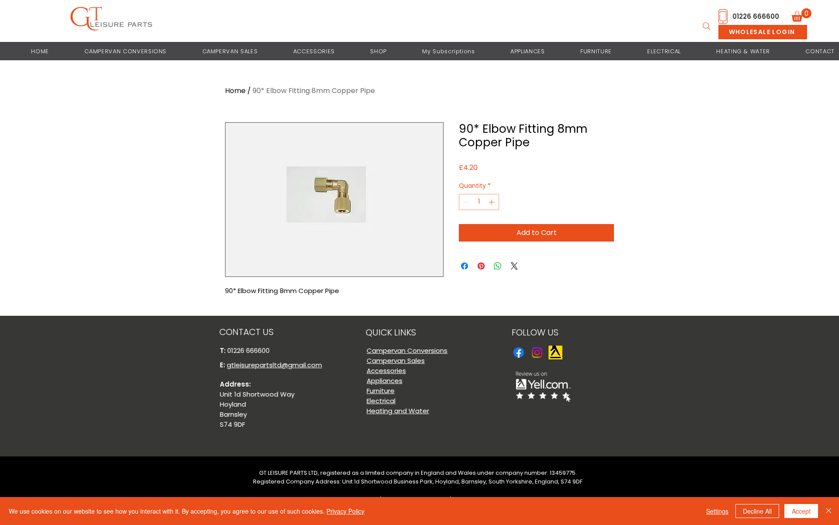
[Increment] (492, 202)
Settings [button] (717, 511)
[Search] (706, 26)
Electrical (381, 400)
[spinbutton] (479, 202)
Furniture (381, 390)
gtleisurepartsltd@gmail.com (274, 365)
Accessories (386, 370)
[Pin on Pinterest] (481, 266)
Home (235, 91)
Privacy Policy (345, 511)
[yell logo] (555, 352)
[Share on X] (514, 266)
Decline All (757, 511)
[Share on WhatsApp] (497, 266)
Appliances (384, 380)
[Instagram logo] (537, 352)
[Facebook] (519, 352)
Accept (801, 511)
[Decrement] (465, 202)
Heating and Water (398, 410)
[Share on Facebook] (464, 266)
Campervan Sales (396, 360)
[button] (801, 15)
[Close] (828, 511)
